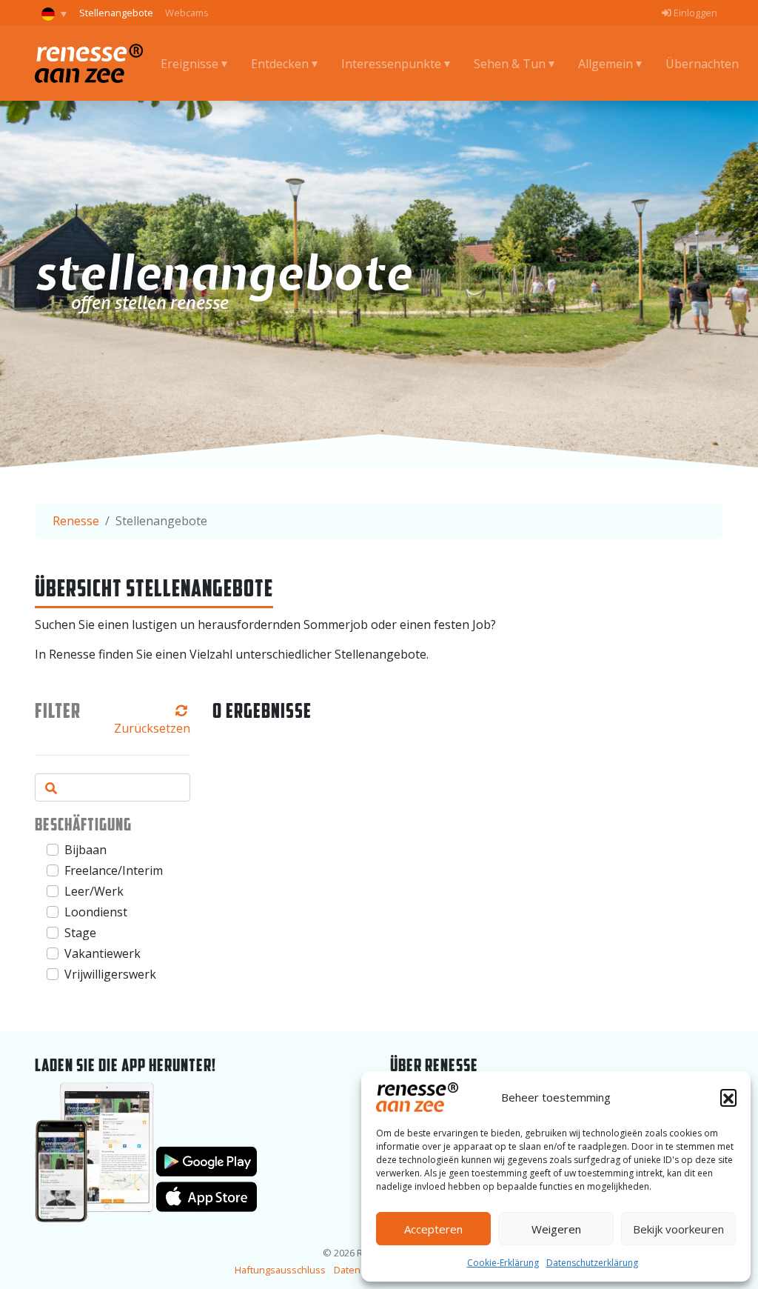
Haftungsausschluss (280, 1269)
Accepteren (433, 1229)
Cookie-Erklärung (503, 1262)
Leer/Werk (94, 891)
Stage (80, 933)
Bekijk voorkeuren (678, 1229)
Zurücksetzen (152, 728)
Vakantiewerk (102, 953)
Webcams (187, 12)
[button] (728, 1097)
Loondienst (95, 912)
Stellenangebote (116, 12)
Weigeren (556, 1229)
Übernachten (702, 64)
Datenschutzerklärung (592, 1262)
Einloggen (694, 12)
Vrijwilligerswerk (110, 974)
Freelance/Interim (113, 870)
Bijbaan (85, 850)
